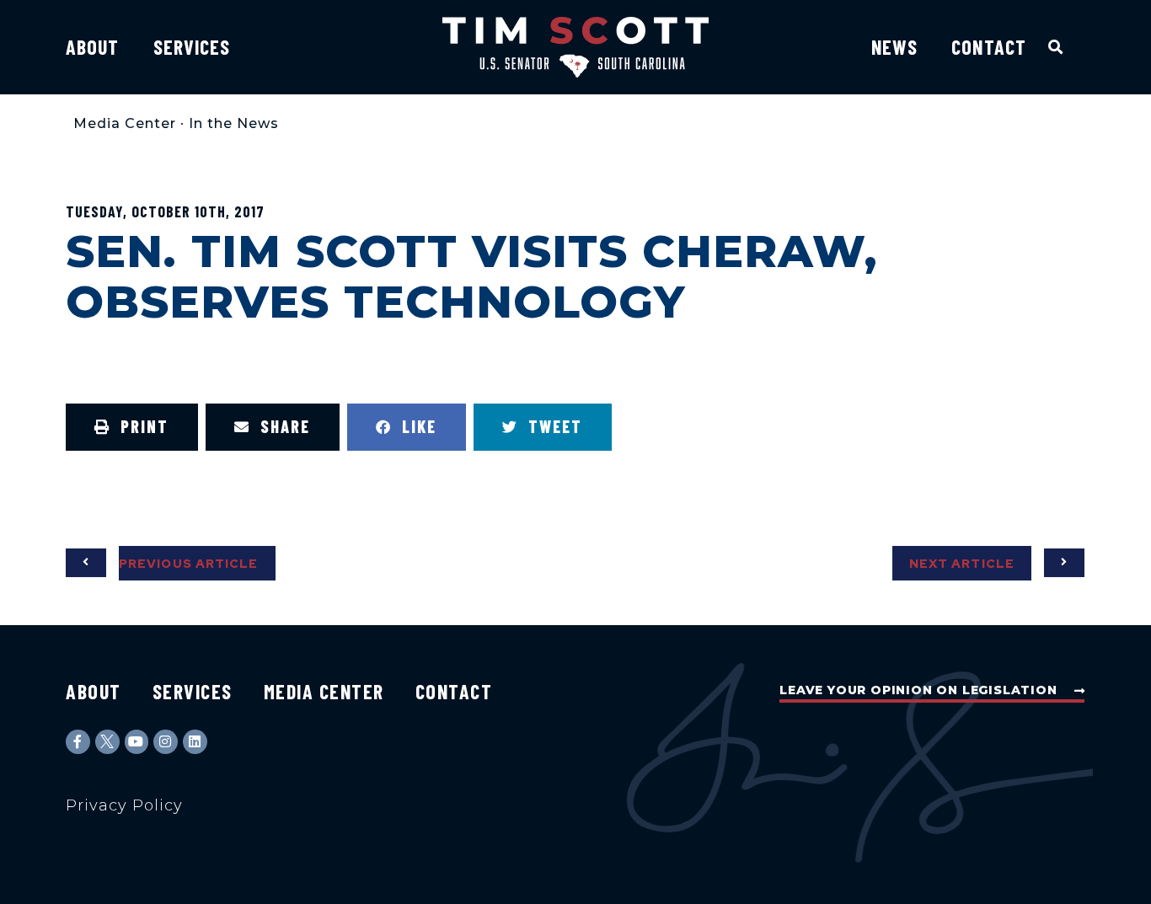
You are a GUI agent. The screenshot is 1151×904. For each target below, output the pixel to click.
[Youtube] (137, 742)
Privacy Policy (124, 805)
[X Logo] (107, 742)
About (93, 47)
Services (192, 47)
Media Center (124, 123)
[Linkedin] (195, 742)
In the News (234, 123)
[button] (1056, 47)
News (894, 47)
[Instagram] (165, 742)
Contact (988, 47)
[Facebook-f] (78, 742)
